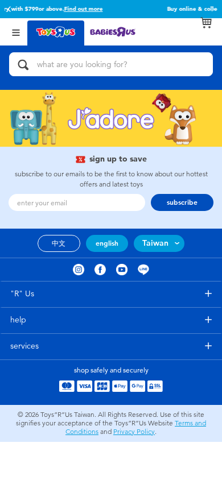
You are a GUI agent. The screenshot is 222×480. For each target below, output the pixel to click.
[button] (9, 9)
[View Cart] (206, 23)
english (107, 243)
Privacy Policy (134, 432)
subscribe (182, 202)
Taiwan (155, 243)
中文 (58, 243)
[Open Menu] (16, 31)
